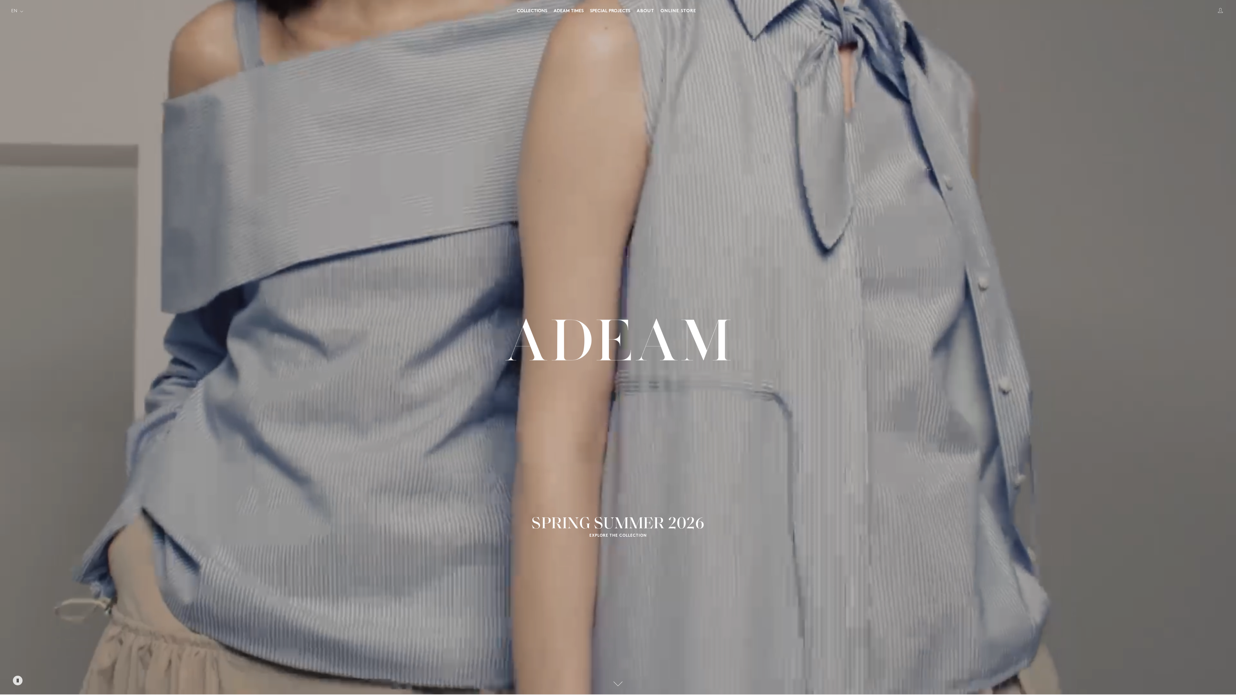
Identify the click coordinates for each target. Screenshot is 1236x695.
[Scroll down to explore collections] (618, 683)
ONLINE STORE (678, 11)
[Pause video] (18, 680)
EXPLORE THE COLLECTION (618, 536)
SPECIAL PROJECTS (610, 11)
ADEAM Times (569, 11)
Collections (532, 11)
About (645, 11)
